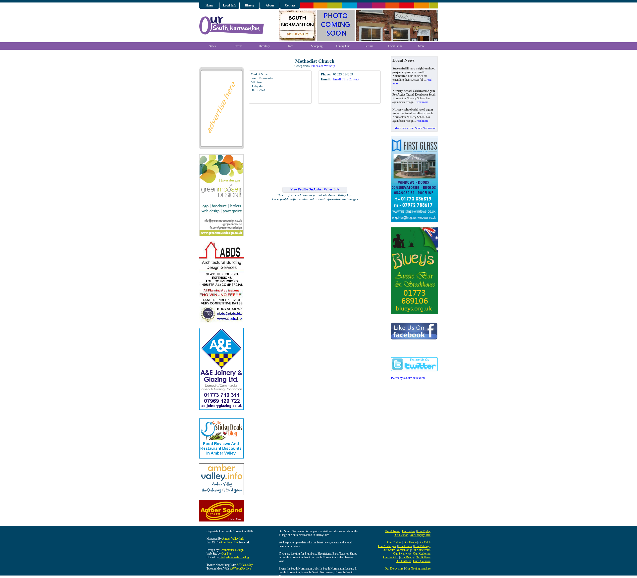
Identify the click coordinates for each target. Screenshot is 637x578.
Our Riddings (422, 546)
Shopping (316, 46)
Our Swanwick (402, 553)
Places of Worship (323, 66)
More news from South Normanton (415, 128)
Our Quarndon (421, 561)
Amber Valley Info (233, 538)
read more (422, 102)
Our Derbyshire (394, 568)
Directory (264, 46)
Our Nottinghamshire (417, 568)
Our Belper (408, 531)
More (421, 46)
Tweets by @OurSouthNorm (408, 378)
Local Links (395, 46)
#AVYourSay (245, 565)
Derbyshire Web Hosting (234, 557)
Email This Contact (346, 79)
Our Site (226, 553)
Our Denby (407, 557)
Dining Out (343, 46)
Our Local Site (229, 542)
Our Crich (424, 542)
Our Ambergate (387, 546)
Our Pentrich (390, 557)
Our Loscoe (405, 546)
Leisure (369, 46)
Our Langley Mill (420, 535)
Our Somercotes (420, 550)
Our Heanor (401, 535)
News (212, 46)
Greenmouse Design (231, 550)
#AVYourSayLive (240, 568)
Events (238, 46)
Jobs (290, 46)
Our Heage (410, 542)
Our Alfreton (392, 531)
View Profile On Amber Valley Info (314, 189)
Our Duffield (403, 561)
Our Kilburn (423, 557)
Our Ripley (423, 531)
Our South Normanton (396, 550)
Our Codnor (394, 542)
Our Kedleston (421, 553)
